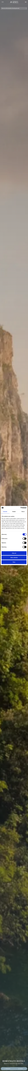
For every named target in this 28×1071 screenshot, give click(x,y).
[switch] (24, 539)
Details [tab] (14, 511)
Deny (14, 562)
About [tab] (22, 511)
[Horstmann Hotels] (14, 2)
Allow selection (14, 557)
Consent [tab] (5, 511)
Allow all (14, 553)
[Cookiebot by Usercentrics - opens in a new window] (20, 508)
